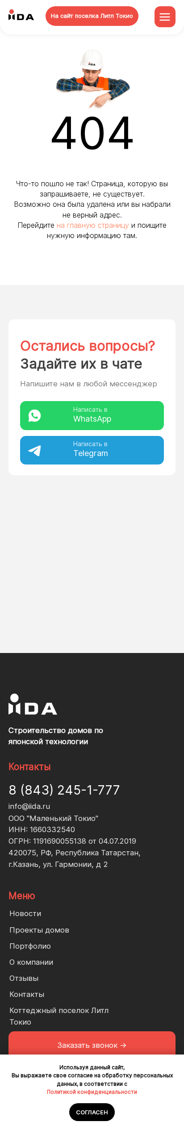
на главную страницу (93, 225)
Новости (25, 913)
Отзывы (23, 978)
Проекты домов (39, 929)
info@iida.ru (29, 806)
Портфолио (30, 946)
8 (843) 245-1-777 (64, 790)
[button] (92, 1045)
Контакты (26, 994)
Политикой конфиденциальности (92, 1091)
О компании (31, 962)
